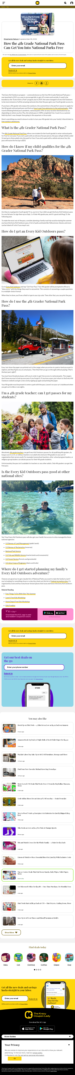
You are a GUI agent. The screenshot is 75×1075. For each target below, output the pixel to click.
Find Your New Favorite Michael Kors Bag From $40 (37, 769)
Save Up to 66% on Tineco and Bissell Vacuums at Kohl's (38, 918)
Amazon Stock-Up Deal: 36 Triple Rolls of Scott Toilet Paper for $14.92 (43, 740)
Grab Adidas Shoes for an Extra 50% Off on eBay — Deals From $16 (42, 798)
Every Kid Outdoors (13, 287)
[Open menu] (8, 3)
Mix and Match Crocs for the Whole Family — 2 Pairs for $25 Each (41, 842)
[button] (70, 1036)
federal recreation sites (59, 581)
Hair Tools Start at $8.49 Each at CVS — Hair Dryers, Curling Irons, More (44, 903)
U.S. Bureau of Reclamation (15, 547)
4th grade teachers (16, 452)
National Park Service (13, 551)
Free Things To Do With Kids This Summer (20, 594)
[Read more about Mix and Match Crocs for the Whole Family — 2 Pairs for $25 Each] (9, 845)
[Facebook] (37, 83)
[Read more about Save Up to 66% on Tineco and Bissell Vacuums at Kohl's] (9, 921)
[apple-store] (28, 1029)
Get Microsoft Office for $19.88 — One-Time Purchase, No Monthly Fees (44, 887)
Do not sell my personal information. (31, 1055)
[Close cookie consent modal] (69, 1045)
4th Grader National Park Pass (16, 133)
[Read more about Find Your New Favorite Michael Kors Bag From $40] (9, 772)
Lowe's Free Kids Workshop (15, 598)
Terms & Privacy (39, 679)
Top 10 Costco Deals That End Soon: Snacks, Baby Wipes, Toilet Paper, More (43, 873)
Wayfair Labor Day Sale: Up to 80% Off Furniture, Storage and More (42, 754)
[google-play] (46, 1029)
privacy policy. (37, 1053)
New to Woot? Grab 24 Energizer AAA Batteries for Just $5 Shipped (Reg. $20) (44, 814)
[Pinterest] (41, 83)
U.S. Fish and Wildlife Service (15, 555)
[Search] (65, 3)
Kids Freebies (10, 605)
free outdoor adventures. (11, 121)
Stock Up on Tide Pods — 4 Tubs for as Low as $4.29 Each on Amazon (43, 725)
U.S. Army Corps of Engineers (15, 563)
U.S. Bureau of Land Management (17, 543)
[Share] (46, 83)
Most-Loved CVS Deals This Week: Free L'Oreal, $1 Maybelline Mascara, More (44, 785)
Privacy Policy (32, 73)
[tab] (34, 969)
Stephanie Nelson (11, 39)
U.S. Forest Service (12, 559)
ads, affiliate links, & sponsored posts (18, 54)
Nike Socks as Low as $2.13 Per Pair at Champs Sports (37, 828)
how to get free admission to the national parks (51, 108)
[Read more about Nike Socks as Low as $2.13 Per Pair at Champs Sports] (9, 831)
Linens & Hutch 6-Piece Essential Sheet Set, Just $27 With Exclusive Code (44, 857)
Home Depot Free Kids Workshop (17, 601)
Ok (15, 1058)
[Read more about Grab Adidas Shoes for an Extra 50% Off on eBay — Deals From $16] (9, 801)
